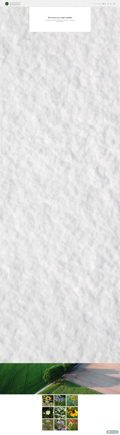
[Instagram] (103, 3)
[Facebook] (105, 3)
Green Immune (15, 3)
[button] (114, 4)
